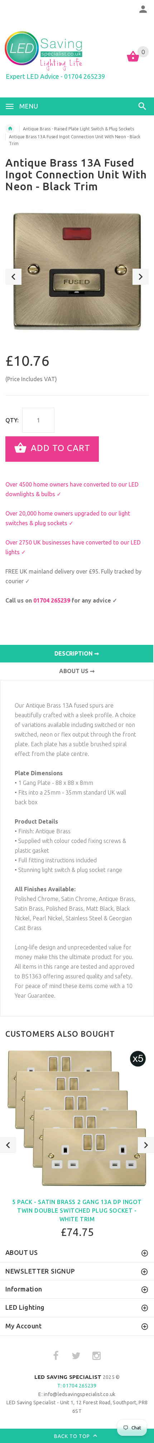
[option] (77, 271)
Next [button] (141, 277)
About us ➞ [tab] (77, 671)
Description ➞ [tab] (76, 653)
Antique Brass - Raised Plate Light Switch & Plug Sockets (78, 128)
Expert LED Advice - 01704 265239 (55, 76)
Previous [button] (13, 277)
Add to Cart (59, 448)
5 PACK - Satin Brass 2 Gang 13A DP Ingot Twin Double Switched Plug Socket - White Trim (77, 1210)
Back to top (72, 1436)
